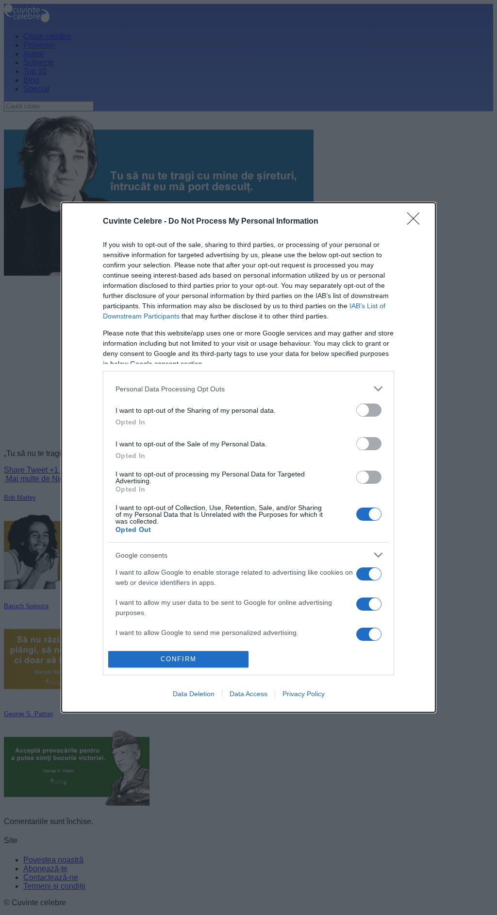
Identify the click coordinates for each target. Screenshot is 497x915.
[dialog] (248, 457)
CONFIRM (179, 659)
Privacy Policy (303, 694)
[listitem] (248, 389)
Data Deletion (194, 694)
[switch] (368, 410)
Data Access (248, 694)
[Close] (416, 221)
